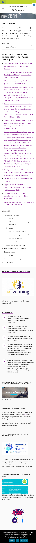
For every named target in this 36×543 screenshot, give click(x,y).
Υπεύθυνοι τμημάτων (14, 238)
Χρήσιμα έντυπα (12, 242)
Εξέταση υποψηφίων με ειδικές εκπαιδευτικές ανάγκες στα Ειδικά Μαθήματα (16, 196)
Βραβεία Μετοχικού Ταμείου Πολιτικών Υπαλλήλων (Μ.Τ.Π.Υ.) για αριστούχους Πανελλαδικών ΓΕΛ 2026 (18, 74)
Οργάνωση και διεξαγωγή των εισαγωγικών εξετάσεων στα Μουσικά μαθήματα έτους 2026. (17, 187)
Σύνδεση (9, 2)
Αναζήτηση (5, 43)
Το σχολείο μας (9, 252)
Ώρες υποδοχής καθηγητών (15, 245)
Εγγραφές (10, 228)
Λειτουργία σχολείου (11, 215)
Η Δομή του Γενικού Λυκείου (16, 231)
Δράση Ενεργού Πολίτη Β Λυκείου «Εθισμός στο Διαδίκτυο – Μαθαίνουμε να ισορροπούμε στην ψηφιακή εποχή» (18, 172)
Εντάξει (12, 540)
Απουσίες (9, 218)
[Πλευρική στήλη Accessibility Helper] (34, 5)
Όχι (18, 540)
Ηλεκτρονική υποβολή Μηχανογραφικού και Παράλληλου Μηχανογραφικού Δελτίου (18, 66)
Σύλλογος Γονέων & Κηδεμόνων (15, 248)
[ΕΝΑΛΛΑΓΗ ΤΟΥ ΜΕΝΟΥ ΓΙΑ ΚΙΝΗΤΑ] (3, 8)
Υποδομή (9, 255)
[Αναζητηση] (31, 46)
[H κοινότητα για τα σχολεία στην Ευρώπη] (18, 299)
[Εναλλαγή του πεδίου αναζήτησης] (33, 8)
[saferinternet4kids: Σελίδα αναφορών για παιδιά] (15, 493)
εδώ (25, 414)
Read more (24, 540)
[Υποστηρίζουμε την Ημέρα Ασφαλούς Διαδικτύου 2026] (15, 458)
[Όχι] (34, 536)
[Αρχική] (3, 2)
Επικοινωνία (8, 262)
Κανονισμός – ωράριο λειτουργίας (18, 235)
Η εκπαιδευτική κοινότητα (13, 259)
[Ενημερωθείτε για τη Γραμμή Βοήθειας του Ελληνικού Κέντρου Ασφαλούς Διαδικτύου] (15, 397)
